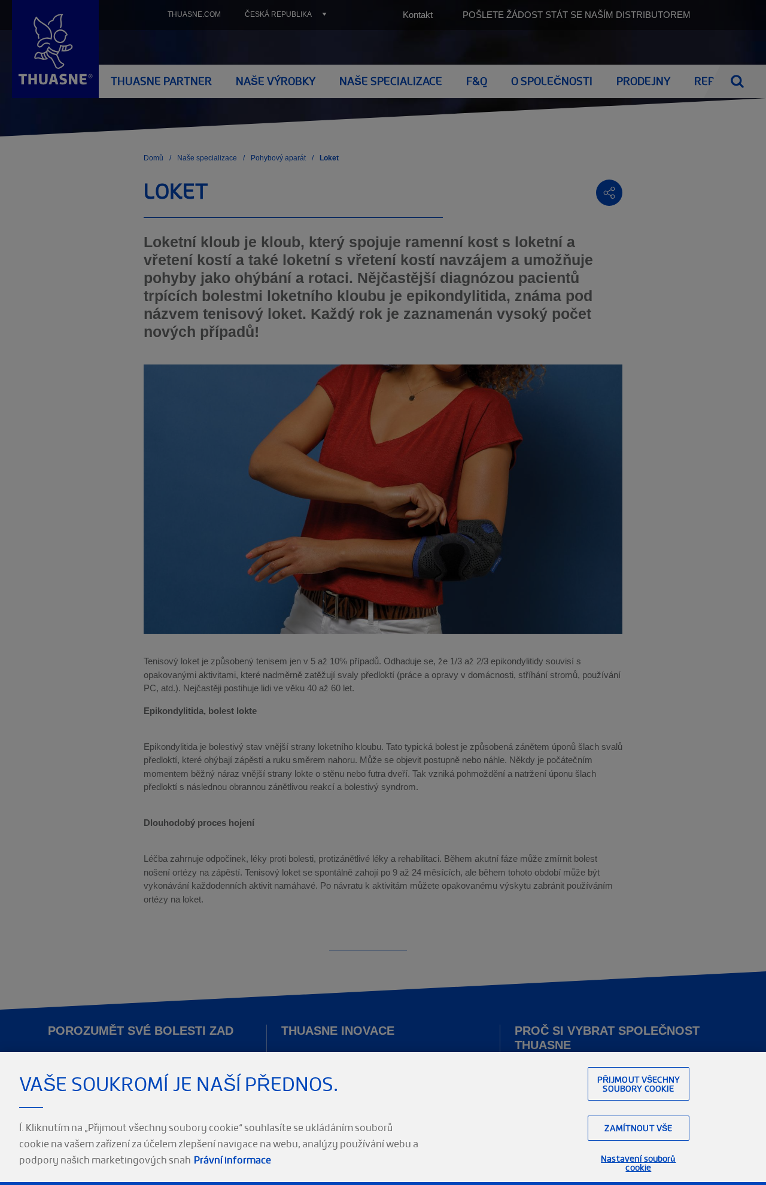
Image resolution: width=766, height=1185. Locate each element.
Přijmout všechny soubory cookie (638, 1084)
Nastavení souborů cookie (638, 1163)
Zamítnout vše (638, 1128)
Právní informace (232, 1159)
